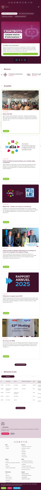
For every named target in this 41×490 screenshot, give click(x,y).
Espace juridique (9, 477)
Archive (12, 433)
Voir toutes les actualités (20, 364)
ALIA (6, 444)
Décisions (7, 475)
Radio (7, 464)
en (28, 2)
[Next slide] (39, 75)
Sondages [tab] (33, 376)
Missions (23, 444)
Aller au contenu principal (10, 1)
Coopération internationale (26, 446)
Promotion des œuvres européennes (28, 467)
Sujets (22, 459)
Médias (6, 459)
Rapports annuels (9, 482)
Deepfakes (24, 464)
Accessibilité (24, 477)
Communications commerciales (27, 462)
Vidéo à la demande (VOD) (10, 467)
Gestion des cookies (26, 478)
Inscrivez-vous (5, 433)
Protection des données (26, 475)
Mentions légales (25, 473)
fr (31, 2)
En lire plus (20, 53)
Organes (7, 446)
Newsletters (8, 480)
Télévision (7, 466)
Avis (6, 473)
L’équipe (7, 448)
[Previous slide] (1, 75)
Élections (23, 449)
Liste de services (9, 478)
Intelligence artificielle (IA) (26, 466)
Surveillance (24, 455)
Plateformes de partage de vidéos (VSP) (13, 462)
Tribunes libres (24, 456)
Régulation (24, 451)
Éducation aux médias (26, 448)
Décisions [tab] (8, 376)
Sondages (23, 453)
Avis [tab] (20, 376)
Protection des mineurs (26, 469)
